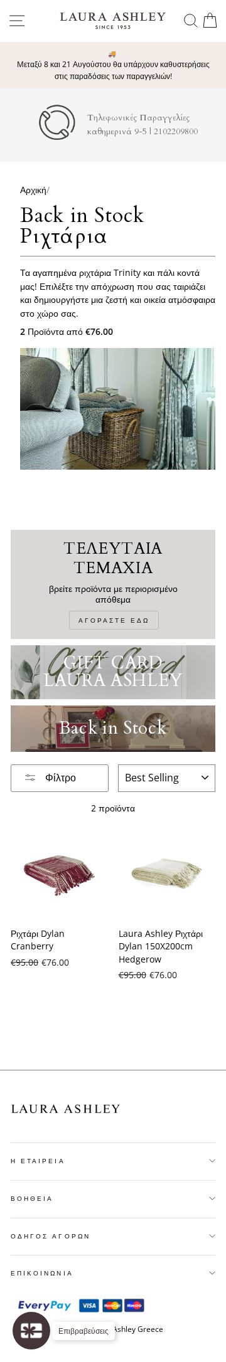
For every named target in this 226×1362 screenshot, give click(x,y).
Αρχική (33, 190)
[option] (113, 65)
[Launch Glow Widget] (31, 1330)
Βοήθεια (32, 1198)
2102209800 (176, 131)
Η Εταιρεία (38, 1160)
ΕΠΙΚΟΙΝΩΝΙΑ (42, 1273)
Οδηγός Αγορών (50, 1236)
